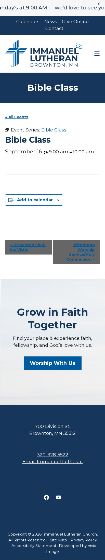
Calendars (28, 21)
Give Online (75, 21)
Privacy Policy (84, 540)
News (50, 21)
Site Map (58, 540)
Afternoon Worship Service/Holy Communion (80, 252)
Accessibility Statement (33, 545)
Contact (54, 28)
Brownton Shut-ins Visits (28, 247)
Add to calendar (35, 199)
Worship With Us (52, 363)
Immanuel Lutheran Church (44, 54)
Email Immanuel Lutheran (52, 461)
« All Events (16, 116)
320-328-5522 (52, 455)
